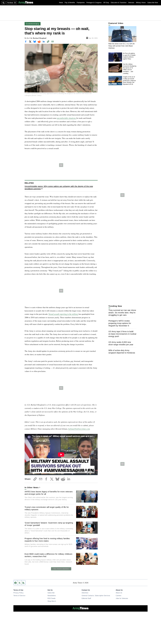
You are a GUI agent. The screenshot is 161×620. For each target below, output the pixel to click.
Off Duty (106, 2)
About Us (119, 593)
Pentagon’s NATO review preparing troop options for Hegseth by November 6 (119, 323)
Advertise (85, 593)
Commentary (32, 24)
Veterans (131, 2)
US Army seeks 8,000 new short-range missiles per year (120, 343)
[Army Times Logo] (25, 2)
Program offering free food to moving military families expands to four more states (47, 539)
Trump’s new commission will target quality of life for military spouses (47, 508)
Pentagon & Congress (94, 2)
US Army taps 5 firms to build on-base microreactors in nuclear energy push (122, 333)
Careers (118, 595)
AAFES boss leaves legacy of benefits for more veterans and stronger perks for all (49, 493)
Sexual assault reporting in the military (63, 314)
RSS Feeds (51, 598)
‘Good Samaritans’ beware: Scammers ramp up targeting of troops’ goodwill (49, 524)
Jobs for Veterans (122, 598)
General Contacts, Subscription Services (96, 595)
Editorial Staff (86, 598)
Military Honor (141, 2)
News (61, 2)
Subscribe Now (152, 2)
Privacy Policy (18, 593)
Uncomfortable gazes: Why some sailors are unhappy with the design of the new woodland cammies (59, 187)
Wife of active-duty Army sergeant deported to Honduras (121, 351)
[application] (122, 34)
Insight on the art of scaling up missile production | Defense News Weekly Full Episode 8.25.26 (129, 80)
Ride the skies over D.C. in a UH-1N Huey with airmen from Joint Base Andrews (121, 46)
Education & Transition (118, 2)
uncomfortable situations (66, 118)
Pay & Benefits (70, 2)
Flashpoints (81, 2)
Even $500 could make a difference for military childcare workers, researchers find (48, 555)
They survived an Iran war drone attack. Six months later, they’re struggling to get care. (122, 312)
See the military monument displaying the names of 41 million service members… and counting (129, 68)
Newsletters (52, 595)
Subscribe (51, 593)
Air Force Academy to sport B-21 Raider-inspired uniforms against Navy (129, 56)
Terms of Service (19, 595)
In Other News (32, 487)
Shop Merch (52, 601)
